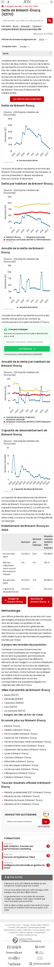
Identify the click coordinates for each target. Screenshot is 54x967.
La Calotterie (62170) (14, 711)
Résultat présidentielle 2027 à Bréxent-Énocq (27, 792)
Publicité (46, 925)
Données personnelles (37, 927)
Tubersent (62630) (14, 703)
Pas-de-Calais (31, 6)
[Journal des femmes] (14, 947)
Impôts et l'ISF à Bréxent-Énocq (20, 738)
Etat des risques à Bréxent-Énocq (21, 765)
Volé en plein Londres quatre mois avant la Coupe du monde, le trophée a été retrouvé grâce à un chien (26, 907)
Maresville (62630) (13, 699)
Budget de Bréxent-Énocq (15, 600)
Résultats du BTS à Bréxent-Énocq (21, 804)
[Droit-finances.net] (40, 952)
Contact (12, 927)
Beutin (15, 26)
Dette (5, 54)
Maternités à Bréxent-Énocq (19, 761)
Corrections (13, 932)
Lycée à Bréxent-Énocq (16, 753)
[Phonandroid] (40, 964)
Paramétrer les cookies (13, 930)
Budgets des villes (14, 6)
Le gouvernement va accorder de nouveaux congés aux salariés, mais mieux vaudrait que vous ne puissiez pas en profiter (24, 898)
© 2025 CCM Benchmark (27, 935)
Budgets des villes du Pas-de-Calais (23, 715)
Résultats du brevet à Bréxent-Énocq (23, 800)
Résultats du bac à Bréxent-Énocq (21, 796)
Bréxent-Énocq (12, 726)
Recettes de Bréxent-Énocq (38, 602)
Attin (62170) (10, 707)
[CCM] (40, 947)
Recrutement (22, 927)
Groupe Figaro (39, 932)
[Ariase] (14, 963)
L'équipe (26, 925)
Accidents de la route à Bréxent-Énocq (24, 745)
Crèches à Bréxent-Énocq (17, 757)
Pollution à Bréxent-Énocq (17, 777)
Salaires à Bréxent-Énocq (17, 730)
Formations (12, 838)
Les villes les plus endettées (27, 99)
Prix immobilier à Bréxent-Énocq (20, 734)
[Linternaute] (14, 952)
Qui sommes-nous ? (13, 925)
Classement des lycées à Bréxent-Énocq (25, 749)
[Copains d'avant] (14, 958)
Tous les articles (39, 930)
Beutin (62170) (11, 695)
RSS (48, 930)
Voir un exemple (44, 826)
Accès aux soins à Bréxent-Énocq (21, 769)
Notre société (36, 925)
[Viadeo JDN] (40, 958)
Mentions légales (26, 932)
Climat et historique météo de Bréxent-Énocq (27, 742)
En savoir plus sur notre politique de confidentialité (23, 354)
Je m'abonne (25, 349)
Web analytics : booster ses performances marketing (18, 846)
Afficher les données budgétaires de (18, 39)
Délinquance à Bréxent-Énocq (19, 773)
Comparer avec (9, 46)
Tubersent (36, 26)
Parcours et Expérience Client (19, 856)
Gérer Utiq (27, 930)
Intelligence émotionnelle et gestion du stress (24, 865)
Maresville (25, 26)
